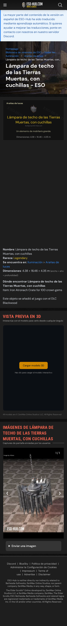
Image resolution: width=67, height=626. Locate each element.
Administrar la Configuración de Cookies (33, 567)
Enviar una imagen (24, 546)
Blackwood (10, 303)
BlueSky (23, 563)
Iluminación (12, 56)
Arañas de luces (33, 56)
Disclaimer (44, 574)
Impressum (28, 570)
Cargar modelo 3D (33, 365)
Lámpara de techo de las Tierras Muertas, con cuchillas (33, 119)
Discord (11, 563)
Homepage (12, 48)
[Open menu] (5, 5)
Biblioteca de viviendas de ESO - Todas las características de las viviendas (30, 52)
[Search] (61, 5)
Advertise (29, 574)
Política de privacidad (44, 563)
